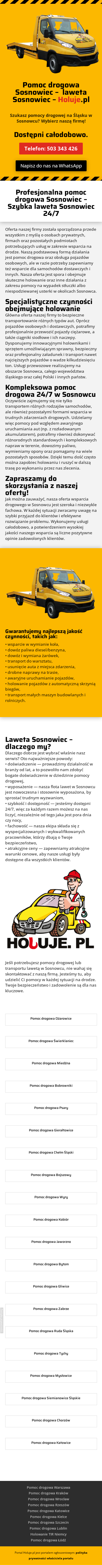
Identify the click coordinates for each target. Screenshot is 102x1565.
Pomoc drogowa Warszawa (48, 1487)
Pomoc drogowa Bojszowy (51, 1174)
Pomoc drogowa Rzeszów (48, 1505)
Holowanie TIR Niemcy (48, 1534)
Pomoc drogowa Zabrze (51, 1308)
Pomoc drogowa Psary (51, 1107)
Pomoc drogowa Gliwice (51, 1286)
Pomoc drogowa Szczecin (48, 1522)
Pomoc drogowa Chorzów (51, 1420)
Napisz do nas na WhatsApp (51, 165)
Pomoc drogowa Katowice (51, 1442)
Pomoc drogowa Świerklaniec (51, 1040)
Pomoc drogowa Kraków (48, 1493)
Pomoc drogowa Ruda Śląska (51, 1331)
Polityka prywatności (1, 1320)
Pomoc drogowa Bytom (51, 1264)
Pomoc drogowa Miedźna (51, 1063)
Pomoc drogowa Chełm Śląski (51, 1152)
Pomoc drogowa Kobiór (51, 1219)
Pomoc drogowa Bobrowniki (51, 1085)
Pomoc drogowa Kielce (48, 1516)
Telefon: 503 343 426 (51, 148)
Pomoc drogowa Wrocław (48, 1499)
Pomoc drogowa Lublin (48, 1528)
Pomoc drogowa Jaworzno (51, 1241)
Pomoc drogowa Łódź (48, 1540)
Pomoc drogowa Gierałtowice (51, 1130)
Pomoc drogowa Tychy (51, 1353)
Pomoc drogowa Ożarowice (51, 1018)
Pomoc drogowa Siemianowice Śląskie (51, 1398)
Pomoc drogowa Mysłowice (51, 1375)
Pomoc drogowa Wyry (51, 1197)
